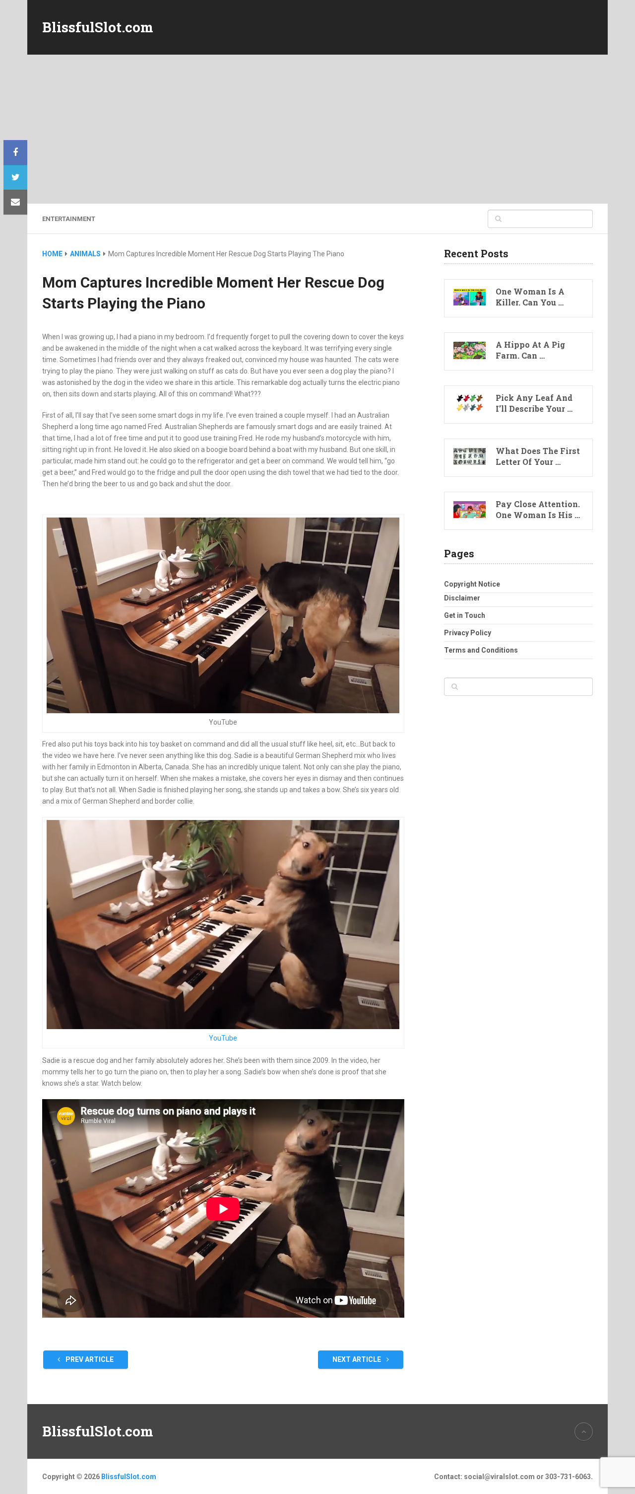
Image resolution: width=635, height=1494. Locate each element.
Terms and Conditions (481, 650)
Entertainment (68, 219)
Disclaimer (462, 598)
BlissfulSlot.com (97, 27)
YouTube (223, 1038)
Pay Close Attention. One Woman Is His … (538, 509)
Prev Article (89, 1359)
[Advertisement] (317, 129)
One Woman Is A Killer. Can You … (530, 296)
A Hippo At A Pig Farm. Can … (530, 350)
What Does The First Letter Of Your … (538, 456)
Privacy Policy (467, 633)
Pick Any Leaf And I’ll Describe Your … (534, 403)
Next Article (357, 1359)
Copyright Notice (472, 584)
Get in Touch (464, 615)
